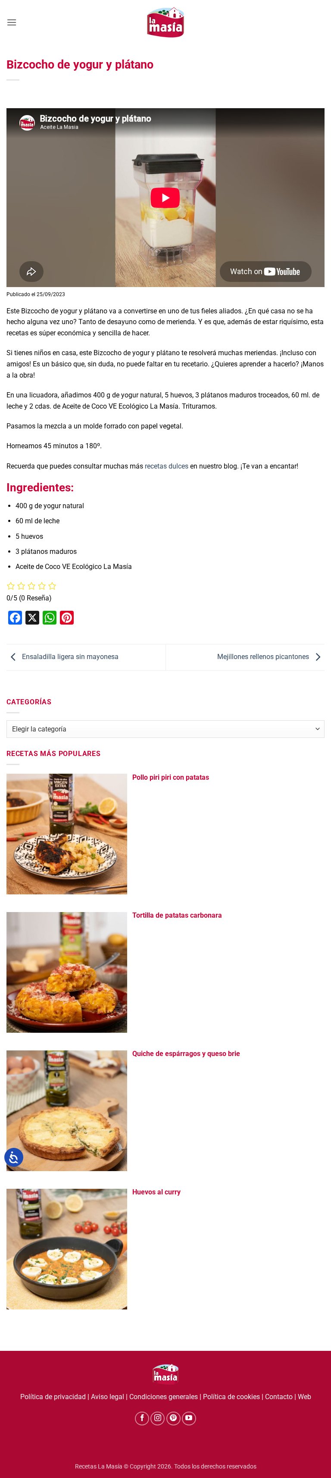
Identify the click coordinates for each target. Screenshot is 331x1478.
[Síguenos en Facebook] (142, 1419)
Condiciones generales (163, 1397)
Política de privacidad (53, 1397)
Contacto (279, 1397)
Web (304, 1397)
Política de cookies (231, 1397)
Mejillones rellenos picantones (264, 657)
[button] (11, 22)
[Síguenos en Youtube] (189, 1419)
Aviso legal (107, 1397)
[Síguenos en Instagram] (157, 1419)
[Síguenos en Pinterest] (173, 1419)
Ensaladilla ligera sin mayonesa (69, 657)
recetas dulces (166, 466)
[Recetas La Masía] (165, 22)
